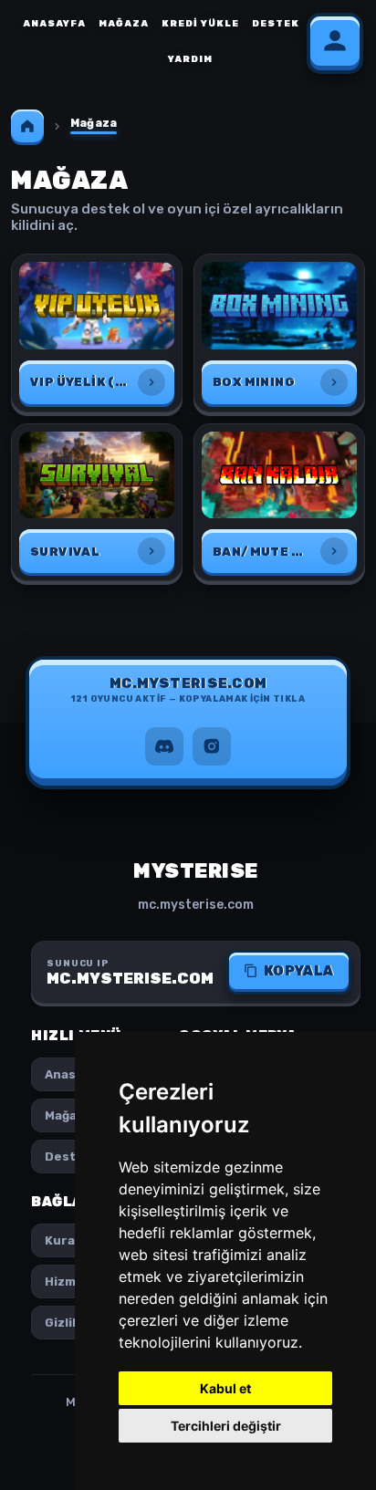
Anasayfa (54, 23)
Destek (275, 23)
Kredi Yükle (200, 23)
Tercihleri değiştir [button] (226, 1425)
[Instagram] (212, 746)
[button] (188, 694)
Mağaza (124, 23)
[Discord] (164, 746)
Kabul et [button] (225, 1388)
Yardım (190, 59)
